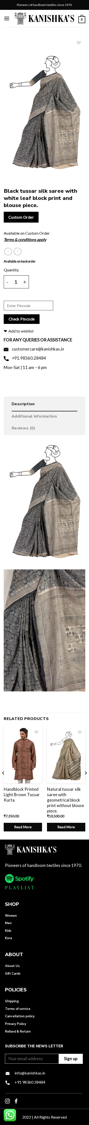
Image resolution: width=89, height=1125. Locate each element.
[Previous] (3, 782)
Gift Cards (13, 973)
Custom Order (21, 217)
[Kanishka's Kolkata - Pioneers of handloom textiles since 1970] (44, 18)
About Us (12, 966)
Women (11, 916)
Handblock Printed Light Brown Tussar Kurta (22, 795)
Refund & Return (18, 1031)
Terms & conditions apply (25, 239)
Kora (8, 938)
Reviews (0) (23, 428)
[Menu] (7, 18)
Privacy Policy (15, 1024)
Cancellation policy (20, 1016)
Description (23, 404)
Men (8, 923)
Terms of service (17, 1009)
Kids (8, 931)
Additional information (34, 416)
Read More (23, 827)
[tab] (44, 405)
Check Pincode (22, 319)
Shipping (12, 1001)
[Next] (85, 782)
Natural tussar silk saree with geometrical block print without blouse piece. (65, 800)
